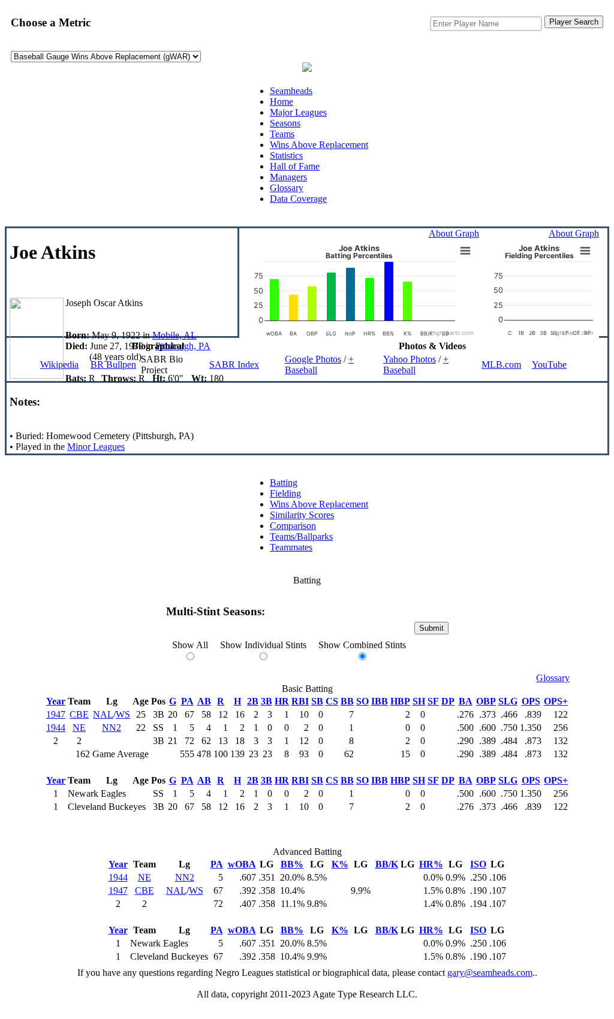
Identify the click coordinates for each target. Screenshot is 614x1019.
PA (187, 701)
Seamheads (291, 91)
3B (266, 701)
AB (204, 701)
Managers (288, 177)
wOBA (242, 864)
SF (433, 701)
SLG (507, 701)
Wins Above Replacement (319, 145)
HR (282, 701)
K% (340, 864)
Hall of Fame (295, 166)
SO (362, 701)
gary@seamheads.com (489, 972)
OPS (531, 701)
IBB (379, 701)
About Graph (454, 233)
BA (465, 701)
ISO (478, 864)
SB (317, 701)
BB (347, 701)
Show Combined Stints (362, 645)
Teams (282, 134)
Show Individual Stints (263, 645)
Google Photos (313, 359)
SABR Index (234, 364)
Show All (190, 645)
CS (332, 701)
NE (79, 727)
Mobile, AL (174, 335)
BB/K (386, 864)
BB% (292, 864)
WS (123, 714)
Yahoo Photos (409, 359)
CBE (79, 714)
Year (55, 701)
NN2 (111, 727)
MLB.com (501, 364)
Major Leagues (298, 112)
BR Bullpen (113, 364)
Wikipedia (59, 364)
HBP (400, 701)
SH (419, 701)
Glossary (286, 188)
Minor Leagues (96, 447)
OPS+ (556, 701)
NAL (103, 714)
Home (281, 101)
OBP (486, 701)
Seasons (285, 123)
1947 (55, 714)
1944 (55, 727)
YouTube (549, 364)
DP (448, 701)
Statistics (286, 155)
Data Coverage (298, 198)
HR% (431, 864)
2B (252, 701)
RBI (300, 701)
